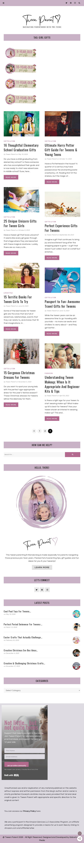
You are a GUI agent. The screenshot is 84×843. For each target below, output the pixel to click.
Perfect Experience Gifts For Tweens (61, 228)
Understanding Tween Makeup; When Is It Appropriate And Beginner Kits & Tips (62, 384)
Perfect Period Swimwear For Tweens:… (23, 624)
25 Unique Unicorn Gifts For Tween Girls (20, 223)
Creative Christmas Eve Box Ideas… (21, 650)
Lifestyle (8, 293)
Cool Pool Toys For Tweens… (17, 611)
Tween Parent (11, 154)
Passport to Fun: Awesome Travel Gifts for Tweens (62, 304)
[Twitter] (66, 3)
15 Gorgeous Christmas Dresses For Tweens (19, 375)
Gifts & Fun (9, 141)
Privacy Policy (29, 811)
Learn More (42, 567)
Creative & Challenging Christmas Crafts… (24, 663)
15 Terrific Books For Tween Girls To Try (18, 299)
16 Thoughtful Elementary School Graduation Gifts (21, 147)
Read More (11, 177)
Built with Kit (11, 775)
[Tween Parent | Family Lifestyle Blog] (42, 20)
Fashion (49, 373)
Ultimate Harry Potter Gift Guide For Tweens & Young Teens (61, 150)
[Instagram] (74, 3)
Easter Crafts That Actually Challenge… (23, 637)
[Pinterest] (70, 3)
